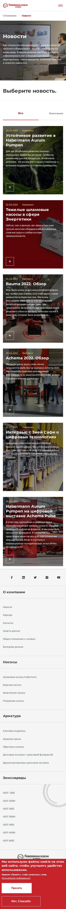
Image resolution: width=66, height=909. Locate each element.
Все (20, 113)
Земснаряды (14, 778)
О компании (14, 592)
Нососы (10, 662)
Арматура (12, 716)
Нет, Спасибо (21, 901)
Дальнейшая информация (16, 878)
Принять (16, 888)
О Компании (10, 15)
